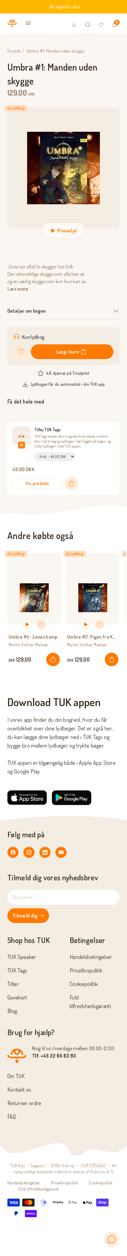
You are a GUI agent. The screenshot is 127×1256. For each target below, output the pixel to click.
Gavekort (17, 997)
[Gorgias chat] (111, 1239)
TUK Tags (17, 970)
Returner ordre (24, 1103)
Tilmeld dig (25, 916)
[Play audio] (27, 624)
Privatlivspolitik (86, 970)
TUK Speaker (21, 956)
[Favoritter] (101, 24)
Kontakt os (19, 1089)
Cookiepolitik (84, 983)
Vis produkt (37, 483)
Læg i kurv (67, 352)
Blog (12, 1011)
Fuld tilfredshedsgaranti (38, 1188)
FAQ (11, 1116)
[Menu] (28, 23)
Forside (14, 50)
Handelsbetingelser (91, 956)
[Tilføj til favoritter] (21, 351)
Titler (13, 983)
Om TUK (16, 1076)
